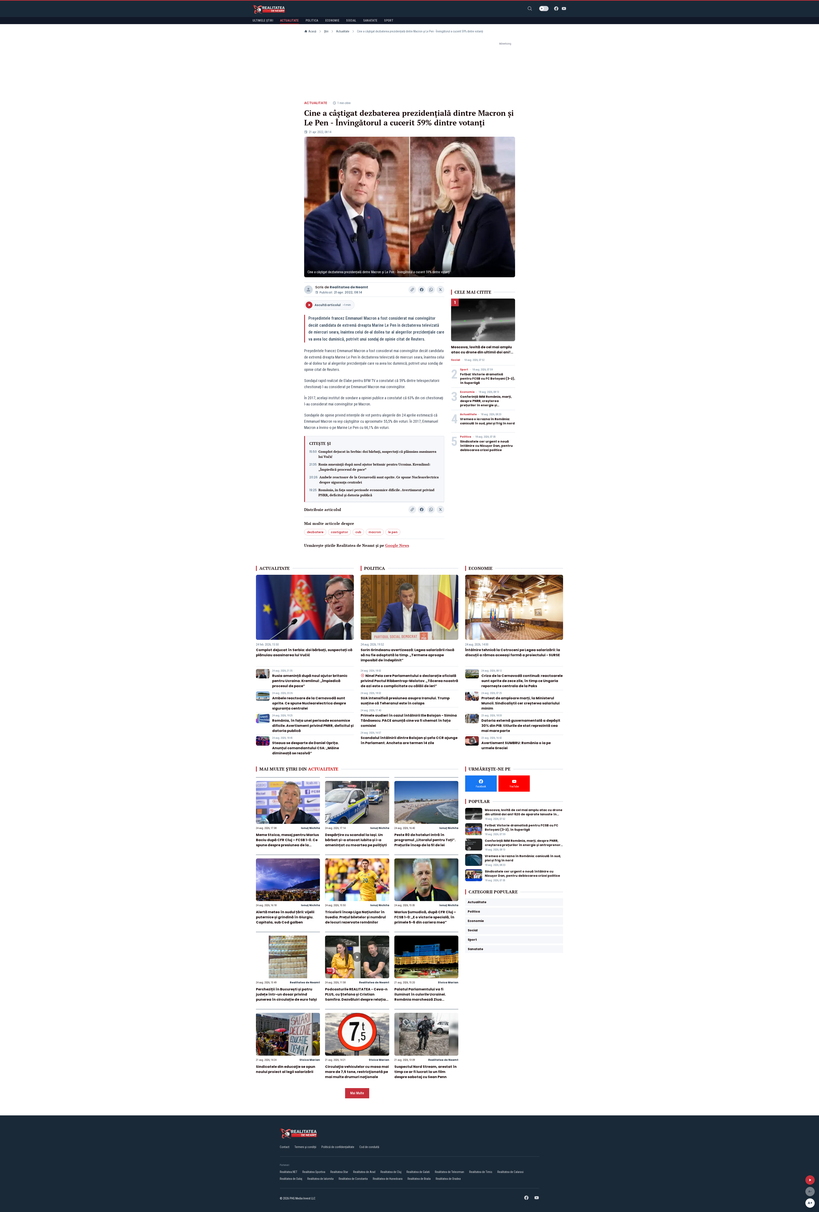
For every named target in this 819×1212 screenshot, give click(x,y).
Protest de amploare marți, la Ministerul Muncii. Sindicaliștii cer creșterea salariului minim (520, 703)
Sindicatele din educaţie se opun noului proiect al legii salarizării (285, 1069)
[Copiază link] (412, 289)
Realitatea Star (339, 1172)
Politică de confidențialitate (337, 1147)
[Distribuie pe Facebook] (421, 289)
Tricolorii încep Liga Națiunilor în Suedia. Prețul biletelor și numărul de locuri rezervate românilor (355, 917)
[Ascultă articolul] (810, 1180)
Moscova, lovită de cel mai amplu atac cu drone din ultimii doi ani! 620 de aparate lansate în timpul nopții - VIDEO (481, 355)
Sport (464, 369)
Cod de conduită (369, 1147)
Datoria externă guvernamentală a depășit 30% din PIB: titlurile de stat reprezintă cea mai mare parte (520, 725)
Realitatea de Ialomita (320, 1178)
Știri (326, 31)
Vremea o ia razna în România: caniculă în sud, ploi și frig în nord (487, 421)
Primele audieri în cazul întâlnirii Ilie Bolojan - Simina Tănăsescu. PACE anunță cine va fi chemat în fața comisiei (409, 720)
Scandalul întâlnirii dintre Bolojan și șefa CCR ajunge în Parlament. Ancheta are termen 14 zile (409, 740)
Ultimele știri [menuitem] (263, 20)
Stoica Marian (448, 982)
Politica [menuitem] (312, 20)
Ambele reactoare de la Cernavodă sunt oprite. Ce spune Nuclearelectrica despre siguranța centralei (379, 480)
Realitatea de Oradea (448, 1178)
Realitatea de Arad (364, 1172)
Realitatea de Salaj (291, 1178)
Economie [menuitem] (332, 20)
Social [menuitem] (351, 20)
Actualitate (342, 31)
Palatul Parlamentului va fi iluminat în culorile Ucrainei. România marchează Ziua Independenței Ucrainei (420, 997)
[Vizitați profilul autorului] (308, 289)
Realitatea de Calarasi (510, 1172)
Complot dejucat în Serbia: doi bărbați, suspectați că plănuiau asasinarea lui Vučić (377, 454)
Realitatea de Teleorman (449, 1172)
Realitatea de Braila (419, 1178)
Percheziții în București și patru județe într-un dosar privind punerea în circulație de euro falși (286, 994)
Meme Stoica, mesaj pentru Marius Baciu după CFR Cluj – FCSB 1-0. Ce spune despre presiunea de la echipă (287, 842)
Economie (467, 392)
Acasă (312, 31)
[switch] (544, 8)
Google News (397, 545)
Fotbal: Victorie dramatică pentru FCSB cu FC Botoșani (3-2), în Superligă (487, 378)
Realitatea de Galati (418, 1172)
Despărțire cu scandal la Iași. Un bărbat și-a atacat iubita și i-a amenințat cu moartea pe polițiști (356, 840)
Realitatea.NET (288, 1172)
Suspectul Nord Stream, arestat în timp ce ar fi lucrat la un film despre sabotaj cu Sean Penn (425, 1071)
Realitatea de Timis (480, 1172)
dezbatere (315, 532)
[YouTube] (563, 8)
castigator (339, 532)
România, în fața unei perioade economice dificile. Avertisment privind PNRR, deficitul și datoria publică (376, 492)
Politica (465, 436)
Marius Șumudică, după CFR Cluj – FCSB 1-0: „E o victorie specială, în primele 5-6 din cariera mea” (425, 917)
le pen (393, 532)
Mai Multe (357, 1093)
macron (375, 532)
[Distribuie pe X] (440, 289)
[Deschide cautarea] (530, 8)
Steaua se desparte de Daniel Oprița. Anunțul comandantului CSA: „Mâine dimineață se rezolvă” (305, 748)
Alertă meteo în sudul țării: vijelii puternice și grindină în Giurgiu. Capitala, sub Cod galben (285, 917)
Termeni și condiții (305, 1147)
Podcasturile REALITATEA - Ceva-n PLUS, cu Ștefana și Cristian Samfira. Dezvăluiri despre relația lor (356, 997)
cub (358, 532)
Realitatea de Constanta (353, 1178)
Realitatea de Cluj (390, 1172)
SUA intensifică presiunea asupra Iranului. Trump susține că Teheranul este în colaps (405, 701)
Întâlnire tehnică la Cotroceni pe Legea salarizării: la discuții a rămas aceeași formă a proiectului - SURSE (512, 652)
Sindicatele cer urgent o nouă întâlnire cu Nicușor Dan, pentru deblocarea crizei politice (486, 445)
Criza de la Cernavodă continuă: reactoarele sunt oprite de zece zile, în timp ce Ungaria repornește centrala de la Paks (522, 680)
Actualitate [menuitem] (289, 20)
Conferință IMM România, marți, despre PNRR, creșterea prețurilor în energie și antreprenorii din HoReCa (486, 403)
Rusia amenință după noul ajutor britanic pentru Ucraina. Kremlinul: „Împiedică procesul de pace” (374, 467)
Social (455, 360)
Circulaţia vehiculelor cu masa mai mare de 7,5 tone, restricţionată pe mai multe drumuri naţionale (357, 1071)
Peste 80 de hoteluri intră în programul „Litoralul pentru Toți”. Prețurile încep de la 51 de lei (425, 840)
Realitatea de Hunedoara (387, 1178)
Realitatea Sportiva (313, 1172)
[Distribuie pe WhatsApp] (431, 289)
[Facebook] (556, 8)
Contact (284, 1147)
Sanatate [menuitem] (370, 20)
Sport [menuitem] (388, 20)
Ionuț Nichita (310, 828)
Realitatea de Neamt (349, 287)
